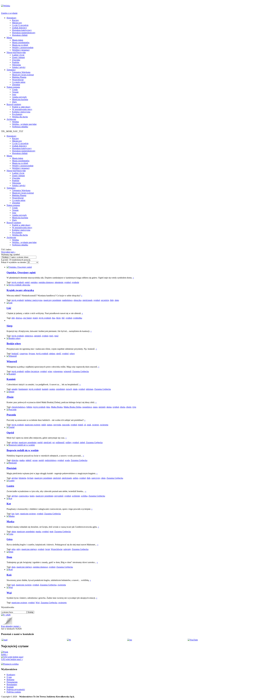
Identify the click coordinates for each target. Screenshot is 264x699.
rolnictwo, (29, 336)
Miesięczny (17, 23)
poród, (41, 460)
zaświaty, (67, 549)
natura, (50, 425)
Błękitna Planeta (19, 77)
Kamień (11, 379)
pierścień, (48, 442)
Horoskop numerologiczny (23, 32)
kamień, (45, 389)
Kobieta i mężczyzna (21, 112)
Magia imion (17, 40)
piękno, (52, 353)
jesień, (35, 318)
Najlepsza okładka (20, 126)
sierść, (59, 353)
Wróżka (15, 122)
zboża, (123, 407)
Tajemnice (11, 70)
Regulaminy (12, 684)
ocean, (35, 460)
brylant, (30, 478)
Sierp (10, 325)
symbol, (67, 282)
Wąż (9, 592)
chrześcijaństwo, (19, 407)
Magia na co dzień (20, 45)
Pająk (4, 654)
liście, (58, 318)
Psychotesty (17, 114)
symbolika (77, 318)
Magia (9, 37)
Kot (9, 503)
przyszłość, (59, 496)
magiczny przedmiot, (52, 300)
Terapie (15, 92)
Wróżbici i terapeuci (20, 50)
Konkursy (11, 674)
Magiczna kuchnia (20, 99)
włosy (72, 353)
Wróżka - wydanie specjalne (24, 124)
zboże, (129, 407)
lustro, (32, 496)
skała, (75, 389)
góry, (18, 549)
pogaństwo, (87, 407)
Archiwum (11, 119)
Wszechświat (18, 79)
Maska (10, 521)
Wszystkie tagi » (8, 252)
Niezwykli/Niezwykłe (16, 52)
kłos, (48, 407)
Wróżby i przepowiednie (22, 47)
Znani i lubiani (18, 57)
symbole (75, 282)
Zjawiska (16, 60)
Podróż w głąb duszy (21, 107)
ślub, (112, 300)
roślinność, (60, 442)
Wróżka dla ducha (20, 117)
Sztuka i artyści (18, 67)
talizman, (90, 389)
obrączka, (78, 300)
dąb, (13, 318)
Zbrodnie (16, 84)
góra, (14, 549)
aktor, (14, 531)
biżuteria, (23, 478)
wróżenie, (76, 496)
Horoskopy (11, 18)
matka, (22, 460)
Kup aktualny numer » (11, 626)
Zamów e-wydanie (9, 13)
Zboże (10, 397)
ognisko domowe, (46, 282)
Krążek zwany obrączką (20, 290)
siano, (95, 407)
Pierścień (11, 468)
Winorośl (12, 361)
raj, (53, 442)
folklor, (29, 407)
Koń (9, 574)
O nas (9, 677)
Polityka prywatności (16, 689)
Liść (9, 308)
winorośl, (68, 371)
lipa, (54, 318)
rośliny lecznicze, (32, 371)
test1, (51, 336)
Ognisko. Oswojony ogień (21, 272)
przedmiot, (60, 389)
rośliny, (69, 442)
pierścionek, (87, 300)
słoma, (109, 407)
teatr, (52, 531)
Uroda (15, 89)
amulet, (15, 389)
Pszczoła (11, 414)
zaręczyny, (96, 478)
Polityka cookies (14, 692)
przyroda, (57, 425)
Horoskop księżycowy (22, 30)
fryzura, (32, 353)
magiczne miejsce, (29, 549)
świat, (47, 549)
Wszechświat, (57, 549)
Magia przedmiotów (21, 42)
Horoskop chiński (20, 35)
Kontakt (10, 687)
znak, (89, 425)
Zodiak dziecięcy (19, 28)
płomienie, (59, 282)
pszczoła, (66, 425)
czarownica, (24, 496)
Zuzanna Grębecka (80, 371)
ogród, (40, 442)
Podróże (15, 62)
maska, (39, 531)
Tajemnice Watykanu (21, 72)
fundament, (23, 389)
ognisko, (34, 282)
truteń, (81, 425)
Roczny (15, 20)
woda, (67, 460)
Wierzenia (16, 65)
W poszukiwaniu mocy (22, 109)
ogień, (27, 282)
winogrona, (58, 371)
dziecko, (15, 460)
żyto (134, 407)
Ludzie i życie (18, 55)
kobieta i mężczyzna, (34, 300)
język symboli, (18, 282)
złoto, (103, 478)
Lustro (10, 485)
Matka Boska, (57, 407)
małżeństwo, (67, 300)
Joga (14, 94)
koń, (13, 585)
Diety (14, 102)
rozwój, (69, 389)
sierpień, (37, 336)
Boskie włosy (14, 343)
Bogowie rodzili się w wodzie (22, 450)
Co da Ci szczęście (20, 25)
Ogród (10, 432)
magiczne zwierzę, (33, 425)
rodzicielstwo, (51, 460)
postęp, (52, 389)
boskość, (15, 353)
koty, (17, 513)
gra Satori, (27, 318)
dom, (14, 567)
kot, (13, 513)
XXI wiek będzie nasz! (12, 659)
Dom (9, 557)
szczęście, (105, 300)
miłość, (29, 460)
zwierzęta (104, 425)
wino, (50, 371)
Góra (10, 539)
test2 (56, 336)
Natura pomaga (13, 87)
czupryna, (24, 353)
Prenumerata (12, 682)
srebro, (76, 478)
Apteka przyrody (19, 97)
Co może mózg (18, 82)
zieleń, (83, 442)
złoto (117, 300)
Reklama (10, 679)
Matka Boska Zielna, (73, 407)
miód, (43, 425)
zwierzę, (95, 425)
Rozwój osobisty (14, 104)
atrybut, (15, 442)
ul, (85, 425)
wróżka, (84, 496)
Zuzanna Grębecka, (48, 585)
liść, (63, 318)
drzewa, (19, 318)
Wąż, (38, 602)
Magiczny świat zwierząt (23, 75)
